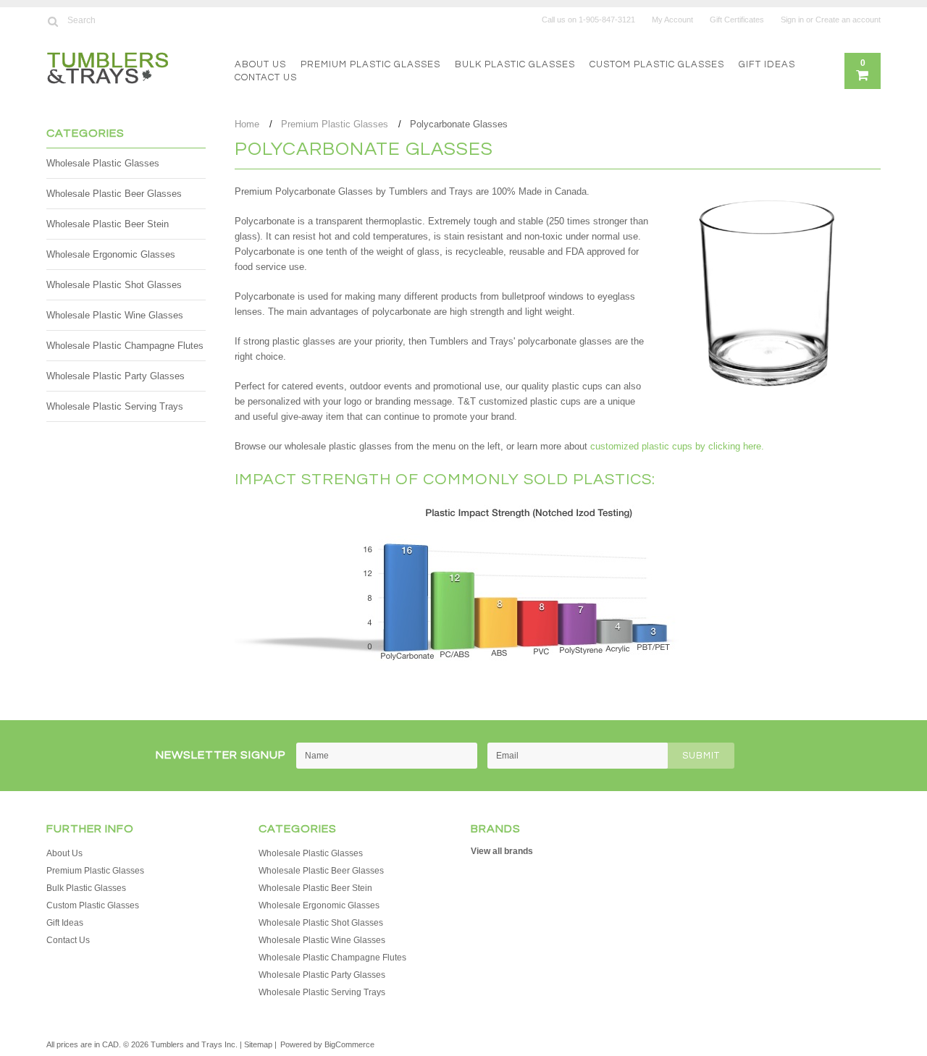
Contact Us (266, 77)
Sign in (792, 19)
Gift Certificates (737, 19)
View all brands (502, 851)
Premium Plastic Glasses (370, 64)
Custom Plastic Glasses (657, 64)
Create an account (848, 19)
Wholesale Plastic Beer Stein (107, 224)
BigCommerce (349, 1044)
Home (247, 124)
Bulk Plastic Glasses (515, 64)
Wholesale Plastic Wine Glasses (114, 315)
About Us (260, 64)
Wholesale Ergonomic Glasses (110, 254)
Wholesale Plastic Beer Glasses (114, 193)
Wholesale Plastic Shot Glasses (114, 284)
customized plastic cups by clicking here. (677, 446)
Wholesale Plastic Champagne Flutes (125, 345)
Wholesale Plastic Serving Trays (114, 406)
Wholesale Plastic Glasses (102, 163)
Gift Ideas (767, 64)
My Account (672, 19)
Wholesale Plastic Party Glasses (115, 376)
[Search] (52, 21)
